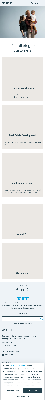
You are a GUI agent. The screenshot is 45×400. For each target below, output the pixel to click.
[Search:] (41, 319)
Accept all (33, 390)
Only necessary (12, 390)
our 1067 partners (17, 366)
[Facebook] (17, 290)
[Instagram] (22, 290)
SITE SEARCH (22, 313)
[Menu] (41, 3)
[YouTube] (28, 290)
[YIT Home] (7, 3)
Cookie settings (22, 396)
